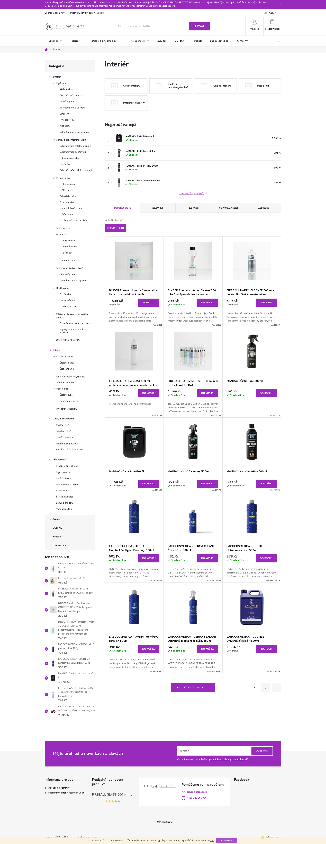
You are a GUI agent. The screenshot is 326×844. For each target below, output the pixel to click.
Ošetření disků (63, 431)
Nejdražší (193, 208)
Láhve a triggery (64, 502)
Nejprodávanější (228, 208)
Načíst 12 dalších (190, 687)
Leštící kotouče (67, 184)
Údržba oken (62, 288)
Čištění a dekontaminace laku (71, 139)
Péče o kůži (62, 388)
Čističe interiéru (64, 356)
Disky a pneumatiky (63, 418)
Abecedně (263, 208)
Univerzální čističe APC (68, 340)
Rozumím (226, 840)
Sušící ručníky (63, 478)
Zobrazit (149, 302)
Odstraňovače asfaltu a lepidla (75, 146)
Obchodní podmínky (55, 12)
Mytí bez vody (66, 119)
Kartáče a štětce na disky (69, 449)
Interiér (57, 350)
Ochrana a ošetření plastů (69, 268)
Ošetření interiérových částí (70, 376)
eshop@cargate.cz (197, 792)
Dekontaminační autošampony (75, 132)
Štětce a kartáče (64, 496)
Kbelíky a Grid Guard (67, 466)
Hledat (199, 26)
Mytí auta (61, 83)
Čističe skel (65, 294)
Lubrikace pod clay (69, 158)
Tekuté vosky (70, 246)
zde (212, 840)
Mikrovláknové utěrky (67, 484)
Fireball (57, 536)
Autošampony (66, 101)
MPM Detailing (165, 822)
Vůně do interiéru (65, 382)
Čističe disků (62, 425)
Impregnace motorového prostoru (72, 331)
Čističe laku (65, 164)
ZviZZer (57, 519)
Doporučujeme (122, 208)
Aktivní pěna (66, 89)
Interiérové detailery (66, 408)
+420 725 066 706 (197, 797)
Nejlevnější (157, 208)
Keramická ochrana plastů (73, 280)
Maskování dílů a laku (70, 208)
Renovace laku (63, 178)
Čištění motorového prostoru (74, 323)
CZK (271, 12)
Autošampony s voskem (72, 107)
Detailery (64, 113)
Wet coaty (64, 126)
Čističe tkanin (67, 368)
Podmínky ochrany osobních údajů (87, 12)
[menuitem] (56, 41)
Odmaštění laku (67, 196)
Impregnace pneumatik (68, 443)
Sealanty (67, 252)
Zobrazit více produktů (191, 193)
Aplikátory (61, 490)
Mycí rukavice (63, 472)
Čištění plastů (67, 362)
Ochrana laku (63, 228)
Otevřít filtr (115, 228)
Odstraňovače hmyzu (70, 95)
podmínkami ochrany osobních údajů (228, 759)
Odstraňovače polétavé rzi (73, 152)
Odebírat (262, 750)
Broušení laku (66, 202)
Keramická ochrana (69, 260)
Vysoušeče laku (64, 509)
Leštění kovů (66, 214)
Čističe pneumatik (65, 437)
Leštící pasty (66, 190)
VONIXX (57, 527)
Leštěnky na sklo (68, 306)
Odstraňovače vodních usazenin (76, 170)
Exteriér (57, 76)
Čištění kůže (66, 394)
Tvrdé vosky (69, 240)
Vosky (62, 234)
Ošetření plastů (67, 274)
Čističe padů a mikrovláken (73, 220)
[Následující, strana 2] (265, 687)
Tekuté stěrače (67, 300)
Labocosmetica (61, 545)
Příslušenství (60, 459)
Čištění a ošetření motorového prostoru (72, 316)
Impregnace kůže (69, 401)
